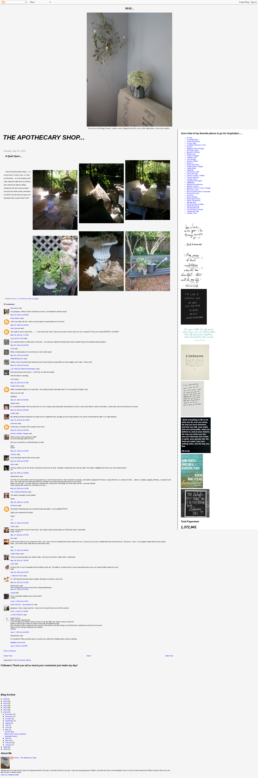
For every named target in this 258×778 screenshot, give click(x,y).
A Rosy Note (191, 143)
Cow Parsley (191, 159)
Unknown (13, 423)
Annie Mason (15, 318)
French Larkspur (193, 177)
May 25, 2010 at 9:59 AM (19, 410)
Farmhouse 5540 (193, 172)
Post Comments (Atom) (22, 660)
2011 (5, 710)
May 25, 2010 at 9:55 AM (19, 400)
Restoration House (193, 199)
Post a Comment (10, 651)
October (8, 719)
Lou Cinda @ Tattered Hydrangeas (23, 369)
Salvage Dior (191, 202)
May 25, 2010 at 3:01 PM (19, 451)
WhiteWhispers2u (16, 358)
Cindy (12, 526)
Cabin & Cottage (193, 156)
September (9, 721)
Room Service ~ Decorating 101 (22, 604)
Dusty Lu (190, 163)
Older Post (169, 656)
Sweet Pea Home (193, 206)
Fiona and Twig (192, 174)
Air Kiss (189, 147)
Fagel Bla (190, 170)
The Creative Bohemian (18, 492)
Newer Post (8, 656)
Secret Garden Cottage (195, 204)
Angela (12, 403)
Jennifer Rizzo (192, 179)
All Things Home (193, 150)
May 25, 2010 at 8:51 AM (19, 365)
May (7, 729)
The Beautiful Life (193, 208)
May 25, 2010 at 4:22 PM (19, 461)
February (8, 742)
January (8, 745)
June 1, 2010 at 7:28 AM (19, 611)
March (7, 740)
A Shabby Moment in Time (196, 145)
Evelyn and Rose (193, 165)
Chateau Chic (192, 157)
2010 (5, 712)
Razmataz (14, 308)
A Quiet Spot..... (10, 732)
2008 (5, 749)
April (7, 738)
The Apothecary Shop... (44, 137)
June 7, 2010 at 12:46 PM (19, 632)
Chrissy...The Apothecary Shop (24, 758)
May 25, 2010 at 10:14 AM (19, 420)
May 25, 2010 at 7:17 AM (19, 335)
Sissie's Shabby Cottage (19, 433)
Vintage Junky (192, 213)
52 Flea (189, 138)
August (8, 723)
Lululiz (12, 413)
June (12, 564)
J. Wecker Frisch (16, 576)
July (7, 725)
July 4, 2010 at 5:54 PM (18, 646)
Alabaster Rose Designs (195, 148)
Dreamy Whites (192, 161)
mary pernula (15, 328)
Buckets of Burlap (193, 152)
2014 (5, 703)
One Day (190, 195)
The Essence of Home (195, 209)
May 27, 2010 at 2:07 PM (19, 535)
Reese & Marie (192, 197)
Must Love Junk (192, 190)
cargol (12, 593)
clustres (13, 454)
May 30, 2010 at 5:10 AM (19, 582)
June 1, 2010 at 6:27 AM (19, 601)
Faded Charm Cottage (195, 166)
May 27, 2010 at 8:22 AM (19, 523)
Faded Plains (15, 554)
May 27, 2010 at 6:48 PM (19, 550)
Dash (12, 464)
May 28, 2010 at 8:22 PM (19, 572)
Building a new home (17, 642)
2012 (5, 708)
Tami (12, 348)
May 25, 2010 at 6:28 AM (19, 315)
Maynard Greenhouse (195, 184)
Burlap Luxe (191, 154)
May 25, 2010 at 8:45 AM (19, 355)
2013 (5, 705)
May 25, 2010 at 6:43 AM (19, 325)
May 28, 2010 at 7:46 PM (19, 560)
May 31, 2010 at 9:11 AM (19, 589)
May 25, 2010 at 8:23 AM (19, 345)
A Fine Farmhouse (193, 141)
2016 (5, 699)
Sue (11, 538)
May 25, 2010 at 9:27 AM (19, 383)
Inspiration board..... (12, 736)
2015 (5, 701)
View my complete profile (10, 775)
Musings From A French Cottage (199, 188)
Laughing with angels (194, 181)
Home (89, 656)
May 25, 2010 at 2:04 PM (19, 430)
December (9, 714)
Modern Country (193, 186)
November (9, 716)
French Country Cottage (195, 175)
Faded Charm (15, 386)
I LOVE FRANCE (16, 615)
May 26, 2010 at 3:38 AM (19, 473)
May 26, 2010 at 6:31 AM (19, 488)
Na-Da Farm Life (193, 193)
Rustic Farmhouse (193, 200)
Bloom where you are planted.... (16, 734)
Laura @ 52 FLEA (16, 338)
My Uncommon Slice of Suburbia (198, 191)
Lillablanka (190, 182)
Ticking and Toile (193, 211)
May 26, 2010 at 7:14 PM (19, 502)
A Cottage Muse (192, 139)
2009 (5, 747)
